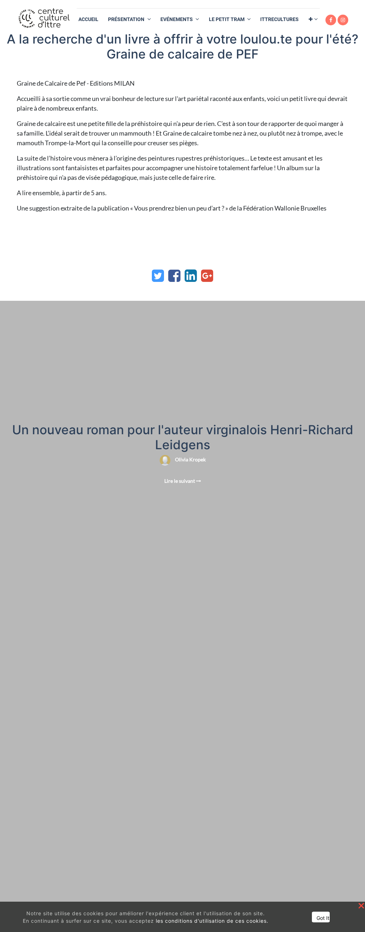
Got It (323, 918)
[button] (313, 19)
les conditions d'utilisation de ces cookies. (212, 921)
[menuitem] (88, 19)
